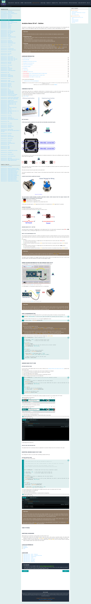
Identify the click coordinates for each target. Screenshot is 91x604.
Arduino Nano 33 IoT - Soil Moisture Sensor (7, 48)
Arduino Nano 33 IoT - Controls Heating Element (8, 70)
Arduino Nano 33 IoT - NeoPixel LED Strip (7, 75)
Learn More (73, 22)
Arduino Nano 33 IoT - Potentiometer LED (7, 41)
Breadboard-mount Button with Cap (29, 61)
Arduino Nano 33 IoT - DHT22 (5, 106)
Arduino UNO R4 (11, 2)
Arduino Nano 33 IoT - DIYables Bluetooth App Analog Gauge (10, 169)
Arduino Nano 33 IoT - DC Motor (6, 46)
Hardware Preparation (75, 10)
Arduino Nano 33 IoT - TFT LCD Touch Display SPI (8, 95)
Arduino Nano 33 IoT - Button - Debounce (7, 21)
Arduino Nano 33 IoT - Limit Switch (6, 25)
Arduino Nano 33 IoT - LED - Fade (6, 33)
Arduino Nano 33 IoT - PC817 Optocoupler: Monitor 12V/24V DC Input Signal (10, 131)
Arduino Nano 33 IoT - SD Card (5, 78)
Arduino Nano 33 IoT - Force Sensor (6, 133)
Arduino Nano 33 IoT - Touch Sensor (6, 123)
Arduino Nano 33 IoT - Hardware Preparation (7, 12)
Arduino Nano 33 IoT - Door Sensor (6, 115)
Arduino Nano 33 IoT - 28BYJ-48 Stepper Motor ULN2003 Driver (10, 159)
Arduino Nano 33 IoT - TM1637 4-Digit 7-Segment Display (9, 98)
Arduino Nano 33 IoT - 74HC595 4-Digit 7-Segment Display (10, 97)
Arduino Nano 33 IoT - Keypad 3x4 (6, 83)
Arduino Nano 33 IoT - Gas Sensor (6, 135)
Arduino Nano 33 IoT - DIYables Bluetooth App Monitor (9, 174)
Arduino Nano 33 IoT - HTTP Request (6, 166)
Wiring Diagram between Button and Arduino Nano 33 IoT (78, 13)
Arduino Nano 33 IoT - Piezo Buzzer (6, 53)
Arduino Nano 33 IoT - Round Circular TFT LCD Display (9, 94)
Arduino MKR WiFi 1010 (82, 2)
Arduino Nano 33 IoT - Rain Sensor (6, 127)
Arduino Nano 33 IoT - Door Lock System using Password (9, 119)
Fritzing (32, 284)
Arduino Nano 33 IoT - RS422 (5, 148)
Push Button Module (26, 66)
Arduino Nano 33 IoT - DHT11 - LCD (6, 108)
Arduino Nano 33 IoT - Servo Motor (6, 51)
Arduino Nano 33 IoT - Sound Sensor (6, 152)
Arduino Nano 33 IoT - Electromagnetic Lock (7, 118)
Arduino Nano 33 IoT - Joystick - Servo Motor (7, 81)
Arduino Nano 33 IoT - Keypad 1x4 (6, 85)
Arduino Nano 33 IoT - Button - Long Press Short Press (9, 22)
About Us (88, 2)
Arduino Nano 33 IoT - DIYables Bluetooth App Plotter (9, 176)
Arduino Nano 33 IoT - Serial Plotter (6, 18)
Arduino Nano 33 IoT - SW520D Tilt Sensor (7, 154)
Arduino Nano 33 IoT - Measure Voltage (7, 129)
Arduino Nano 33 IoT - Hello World (6, 14)
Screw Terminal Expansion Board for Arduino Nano (35, 73)
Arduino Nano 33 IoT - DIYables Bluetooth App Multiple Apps (10, 175)
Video (73, 18)
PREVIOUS (25, 571)
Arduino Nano (17, 2)
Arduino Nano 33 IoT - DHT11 (5, 105)
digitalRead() (25, 547)
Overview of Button (74, 11)
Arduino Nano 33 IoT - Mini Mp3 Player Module (8, 143)
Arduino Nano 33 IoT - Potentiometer (6, 40)
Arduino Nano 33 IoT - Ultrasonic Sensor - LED (8, 57)
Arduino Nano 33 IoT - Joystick (5, 80)
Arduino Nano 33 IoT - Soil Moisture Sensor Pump (8, 49)
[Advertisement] (45, 14)
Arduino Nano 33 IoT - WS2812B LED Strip (7, 76)
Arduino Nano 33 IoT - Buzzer (5, 54)
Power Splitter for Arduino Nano (31, 76)
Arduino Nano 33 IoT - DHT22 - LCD (6, 109)
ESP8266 (22, 2)
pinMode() (25, 546)
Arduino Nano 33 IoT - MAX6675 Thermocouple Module (9, 101)
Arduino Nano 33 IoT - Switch (5, 24)
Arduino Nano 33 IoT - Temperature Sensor (7, 100)
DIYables (55, 84)
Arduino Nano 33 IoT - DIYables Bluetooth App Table (8, 179)
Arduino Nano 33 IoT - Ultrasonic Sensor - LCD (8, 60)
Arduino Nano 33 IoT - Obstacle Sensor (7, 138)
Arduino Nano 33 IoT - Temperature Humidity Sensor (9, 107)
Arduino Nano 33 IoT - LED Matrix (6, 38)
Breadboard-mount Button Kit (28, 63)
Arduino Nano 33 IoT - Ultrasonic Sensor (7, 56)
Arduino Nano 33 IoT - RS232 (5, 146)
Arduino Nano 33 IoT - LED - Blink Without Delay (8, 31)
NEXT (66, 571)
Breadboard (25, 68)
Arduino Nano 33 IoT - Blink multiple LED (7, 32)
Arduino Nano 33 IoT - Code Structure (6, 15)
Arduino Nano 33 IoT (36, 2)
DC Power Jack (28, 71)
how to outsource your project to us (47, 566)
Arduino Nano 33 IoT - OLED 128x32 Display (7, 92)
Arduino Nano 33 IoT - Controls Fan (6, 69)
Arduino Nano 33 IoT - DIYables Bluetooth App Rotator (9, 177)
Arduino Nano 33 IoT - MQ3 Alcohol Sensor (7, 136)
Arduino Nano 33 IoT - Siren (5, 144)
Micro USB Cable (26, 59)
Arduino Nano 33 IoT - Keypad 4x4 (6, 84)
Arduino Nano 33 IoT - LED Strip (5, 74)
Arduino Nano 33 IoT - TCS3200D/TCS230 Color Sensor (9, 150)
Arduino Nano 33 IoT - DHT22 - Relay (6, 113)
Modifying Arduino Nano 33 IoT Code (77, 17)
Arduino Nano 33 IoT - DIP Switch (29, 560)
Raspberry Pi (48, 2)
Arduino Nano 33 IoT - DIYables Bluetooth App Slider (8, 178)
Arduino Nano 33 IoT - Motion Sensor (6, 65)
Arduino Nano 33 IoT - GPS (5, 72)
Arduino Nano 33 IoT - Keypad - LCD (6, 86)
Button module (25, 96)
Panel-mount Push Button (28, 64)
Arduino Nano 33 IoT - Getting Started (6, 11)
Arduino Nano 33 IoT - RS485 (5, 147)
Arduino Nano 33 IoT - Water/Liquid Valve (7, 126)
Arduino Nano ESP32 (27, 2)
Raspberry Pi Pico (55, 2)
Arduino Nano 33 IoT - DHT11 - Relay (6, 112)
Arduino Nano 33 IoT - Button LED (6, 28)
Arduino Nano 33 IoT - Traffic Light (6, 35)
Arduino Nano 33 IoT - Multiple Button (6, 23)
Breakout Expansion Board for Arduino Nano (34, 75)
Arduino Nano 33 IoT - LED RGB (5, 34)
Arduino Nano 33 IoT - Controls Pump (6, 68)
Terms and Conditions (43, 599)
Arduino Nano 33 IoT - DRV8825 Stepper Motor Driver (8, 160)
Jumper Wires (25, 69)
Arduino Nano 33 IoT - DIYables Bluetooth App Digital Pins (9, 171)
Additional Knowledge (75, 19)
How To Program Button (75, 14)
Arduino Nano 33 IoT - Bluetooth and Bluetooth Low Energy (10, 168)
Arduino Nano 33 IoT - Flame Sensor (6, 140)
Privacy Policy (50, 599)
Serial (24, 548)
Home (2, 6)
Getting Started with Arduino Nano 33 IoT (56, 368)
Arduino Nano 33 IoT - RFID (5, 121)
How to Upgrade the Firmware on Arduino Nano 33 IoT (9, 13)
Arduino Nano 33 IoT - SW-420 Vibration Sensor (8, 156)
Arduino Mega (43, 2)
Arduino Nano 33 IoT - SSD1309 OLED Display (7, 93)
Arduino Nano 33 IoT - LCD (5, 88)
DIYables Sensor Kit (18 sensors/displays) (31, 80)
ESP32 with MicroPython (73, 2)
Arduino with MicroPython (63, 2)
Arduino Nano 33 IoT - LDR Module (6, 63)
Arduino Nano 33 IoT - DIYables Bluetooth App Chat (8, 170)
